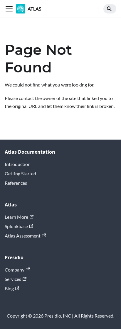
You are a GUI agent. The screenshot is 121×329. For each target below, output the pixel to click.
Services (13, 279)
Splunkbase (16, 226)
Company (14, 269)
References (16, 183)
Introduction (18, 164)
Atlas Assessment (23, 235)
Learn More (16, 217)
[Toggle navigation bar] (9, 8)
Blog (9, 288)
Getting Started (20, 173)
